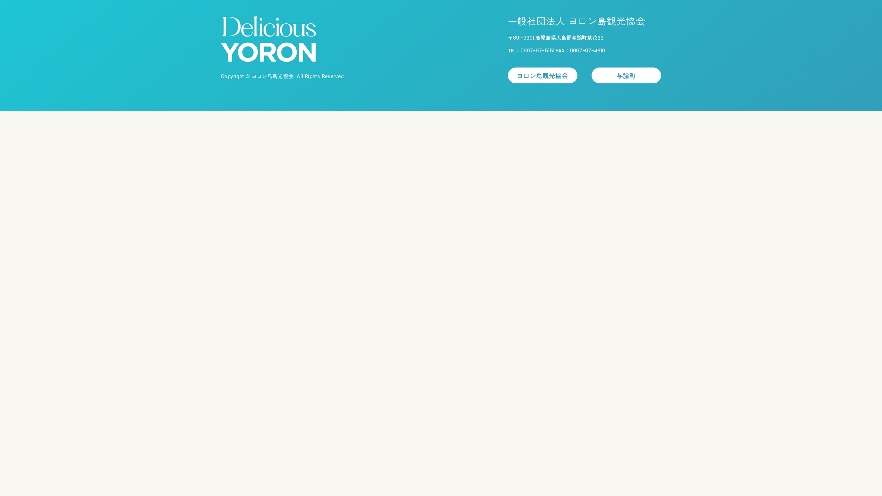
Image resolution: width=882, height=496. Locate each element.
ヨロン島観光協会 (542, 75)
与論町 (626, 75)
